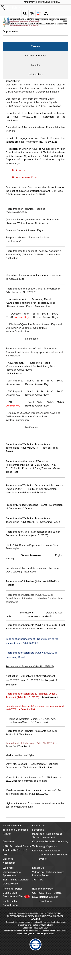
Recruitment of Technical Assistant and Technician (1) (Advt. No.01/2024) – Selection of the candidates (35, 117)
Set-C (55, 313)
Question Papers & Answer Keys (24, 230)
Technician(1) (15, 241)
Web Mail (8, 867)
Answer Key (22, 317)
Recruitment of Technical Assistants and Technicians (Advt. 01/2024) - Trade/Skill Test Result (32, 448)
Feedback (38, 829)
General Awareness (31, 555)
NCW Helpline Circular (45, 896)
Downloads (45, 900)
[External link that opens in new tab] (35, 944)
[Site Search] (24, 13)
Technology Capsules (44, 846)
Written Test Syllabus (26, 755)
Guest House (10, 883)
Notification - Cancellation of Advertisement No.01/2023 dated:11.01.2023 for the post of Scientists (31, 680)
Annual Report (11, 904)
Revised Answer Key (37, 384)
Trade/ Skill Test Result (18, 746)
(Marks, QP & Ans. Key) (43, 719)
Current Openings (35, 55)
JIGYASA (37, 879)
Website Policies (12, 825)
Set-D (9, 317)
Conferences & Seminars (53, 854)
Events (43, 858)
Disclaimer (9, 841)
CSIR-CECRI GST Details (47, 892)
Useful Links (10, 900)
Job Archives (35, 74)
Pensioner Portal (12, 888)
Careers (35, 46)
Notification (52, 91)
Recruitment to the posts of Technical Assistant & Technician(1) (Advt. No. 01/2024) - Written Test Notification (34, 254)
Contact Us (38, 825)
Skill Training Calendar (16, 879)
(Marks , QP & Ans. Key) (34, 722)
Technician (15, 722)
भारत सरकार (29, 2)
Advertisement (17, 299)
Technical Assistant (39, 237)
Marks (9, 755)
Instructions (26, 612)
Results (35, 64)
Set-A (35, 313)
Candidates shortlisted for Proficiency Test (30, 302)
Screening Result (41, 299)
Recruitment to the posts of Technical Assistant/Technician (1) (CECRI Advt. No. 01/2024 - (31, 465)
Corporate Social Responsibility (50, 841)
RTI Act (7, 833)
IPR (5, 854)
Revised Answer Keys (45, 317)
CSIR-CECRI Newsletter (46, 850)
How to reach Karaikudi (38, 616)
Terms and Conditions (15, 829)
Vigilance (8, 858)
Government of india (48, 2)
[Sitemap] (46, 13)
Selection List (42, 306)
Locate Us (38, 867)
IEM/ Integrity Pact (42, 888)
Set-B (45, 313)
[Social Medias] (39, 13)
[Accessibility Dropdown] (32, 13)
